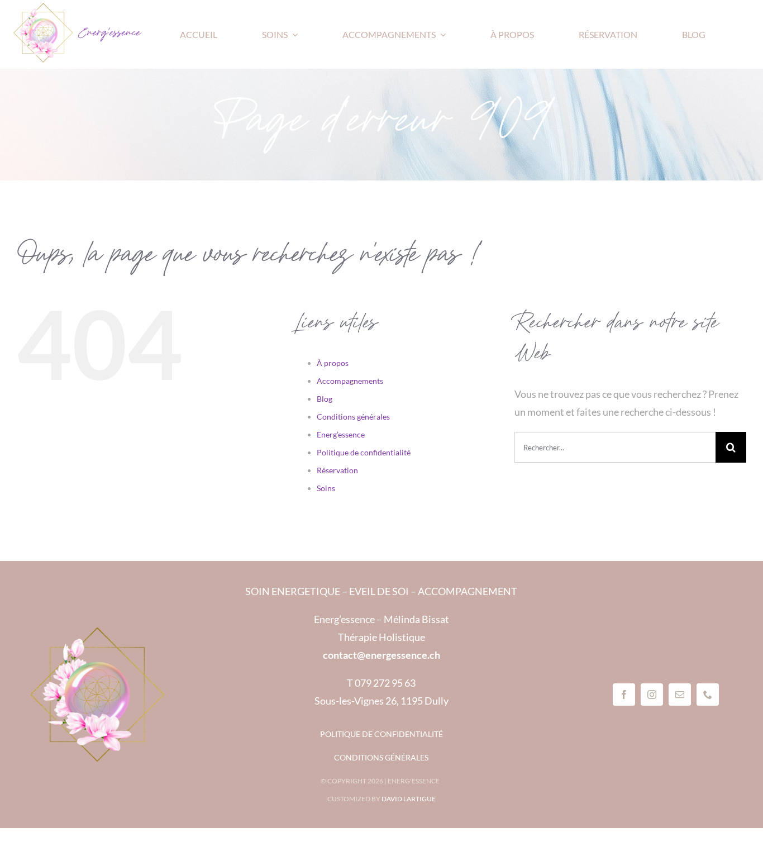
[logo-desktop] (78, 7)
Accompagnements (350, 381)
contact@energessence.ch (381, 655)
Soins (326, 488)
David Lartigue (409, 799)
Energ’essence (341, 434)
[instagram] (652, 694)
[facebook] (624, 694)
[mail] (680, 694)
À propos (333, 363)
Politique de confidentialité (364, 452)
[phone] (708, 694)
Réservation (337, 470)
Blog (324, 398)
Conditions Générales (381, 757)
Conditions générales (353, 416)
